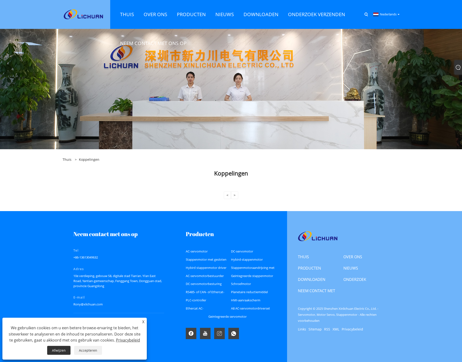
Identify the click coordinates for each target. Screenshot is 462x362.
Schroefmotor (241, 284)
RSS (327, 329)
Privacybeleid (352, 329)
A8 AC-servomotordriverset (250, 308)
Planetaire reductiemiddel (249, 292)
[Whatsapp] (233, 333)
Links (302, 329)
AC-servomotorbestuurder (205, 276)
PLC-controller (196, 300)
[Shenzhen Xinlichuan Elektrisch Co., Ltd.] (83, 14)
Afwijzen (59, 350)
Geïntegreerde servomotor (227, 316)
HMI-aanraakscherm (245, 300)
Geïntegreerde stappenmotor (252, 276)
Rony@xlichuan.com (88, 304)
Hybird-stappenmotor (247, 259)
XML (336, 329)
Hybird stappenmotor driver (206, 267)
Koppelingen (89, 159)
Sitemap (315, 329)
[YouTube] (205, 333)
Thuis (303, 256)
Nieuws (350, 268)
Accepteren (88, 350)
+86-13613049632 (85, 257)
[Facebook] (191, 333)
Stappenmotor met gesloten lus (206, 260)
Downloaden (311, 279)
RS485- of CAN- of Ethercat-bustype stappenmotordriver (207, 293)
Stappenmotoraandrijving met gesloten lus (253, 268)
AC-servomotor (197, 251)
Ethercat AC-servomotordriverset (201, 309)
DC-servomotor (242, 251)
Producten (309, 268)
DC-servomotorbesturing (204, 284)
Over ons (352, 256)
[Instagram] (219, 333)
